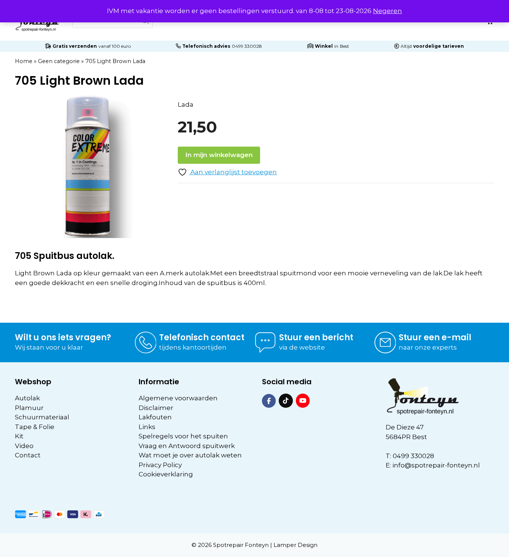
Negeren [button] (387, 11)
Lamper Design (295, 544)
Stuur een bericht (316, 337)
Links (147, 427)
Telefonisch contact (201, 337)
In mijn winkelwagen (219, 155)
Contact (28, 455)
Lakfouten (155, 417)
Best (344, 46)
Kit (19, 436)
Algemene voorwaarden (178, 398)
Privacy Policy (160, 465)
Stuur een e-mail (435, 337)
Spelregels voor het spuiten (183, 436)
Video (24, 446)
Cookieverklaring (166, 474)
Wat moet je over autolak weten (190, 455)
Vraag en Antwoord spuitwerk (187, 446)
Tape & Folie (34, 427)
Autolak (27, 398)
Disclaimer (156, 408)
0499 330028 (247, 46)
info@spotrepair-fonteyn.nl (436, 465)
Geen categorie (59, 61)
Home (23, 61)
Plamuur (29, 408)
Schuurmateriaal (42, 417)
